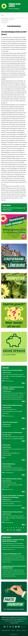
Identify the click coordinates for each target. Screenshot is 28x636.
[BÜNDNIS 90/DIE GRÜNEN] (4, 6)
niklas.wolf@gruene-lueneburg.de (11, 485)
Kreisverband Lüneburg (7, 19)
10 (8, 530)
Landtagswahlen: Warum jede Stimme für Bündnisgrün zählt (14, 567)
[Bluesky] (16, 627)
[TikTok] (13, 627)
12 (14, 530)
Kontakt (13, 630)
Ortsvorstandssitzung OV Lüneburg (12, 479)
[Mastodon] (10, 627)
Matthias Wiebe (15, 376)
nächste (18, 530)
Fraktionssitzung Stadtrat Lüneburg (12, 405)
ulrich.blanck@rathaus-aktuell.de (11, 411)
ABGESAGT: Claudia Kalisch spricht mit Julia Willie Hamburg (13, 388)
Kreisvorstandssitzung (8, 464)
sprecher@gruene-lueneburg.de (10, 470)
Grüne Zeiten (5, 368)
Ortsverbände (5, 20)
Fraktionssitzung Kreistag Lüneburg (12, 370)
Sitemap (18, 630)
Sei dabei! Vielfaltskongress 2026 (11, 554)
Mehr (23, 383)
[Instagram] (7, 627)
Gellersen (4, 22)
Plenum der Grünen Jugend (10, 422)
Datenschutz (14, 634)
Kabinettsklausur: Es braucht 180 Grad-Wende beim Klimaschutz (13, 540)
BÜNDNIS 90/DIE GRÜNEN (15, 5)
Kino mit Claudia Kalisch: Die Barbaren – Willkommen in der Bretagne (13, 496)
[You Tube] (19, 627)
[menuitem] (6, 630)
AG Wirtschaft (6, 445)
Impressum (23, 630)
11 (11, 530)
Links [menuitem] (22, 626)
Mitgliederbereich (6, 630)
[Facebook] (5, 627)
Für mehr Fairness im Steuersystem (12, 432)
